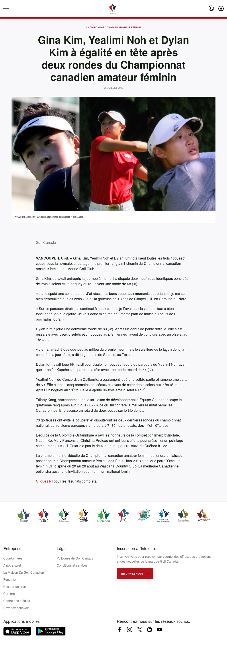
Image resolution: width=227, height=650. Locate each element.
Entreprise (12, 548)
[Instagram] (129, 629)
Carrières (9, 593)
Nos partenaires (14, 586)
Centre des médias (16, 600)
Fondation (10, 579)
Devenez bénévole (16, 608)
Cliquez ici (44, 481)
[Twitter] (139, 629)
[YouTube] (159, 629)
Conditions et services (72, 565)
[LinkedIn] (149, 629)
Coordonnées (12, 558)
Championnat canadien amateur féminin (113, 27)
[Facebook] (119, 629)
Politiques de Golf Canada (75, 558)
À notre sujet (12, 565)
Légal (62, 548)
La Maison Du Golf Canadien (23, 572)
